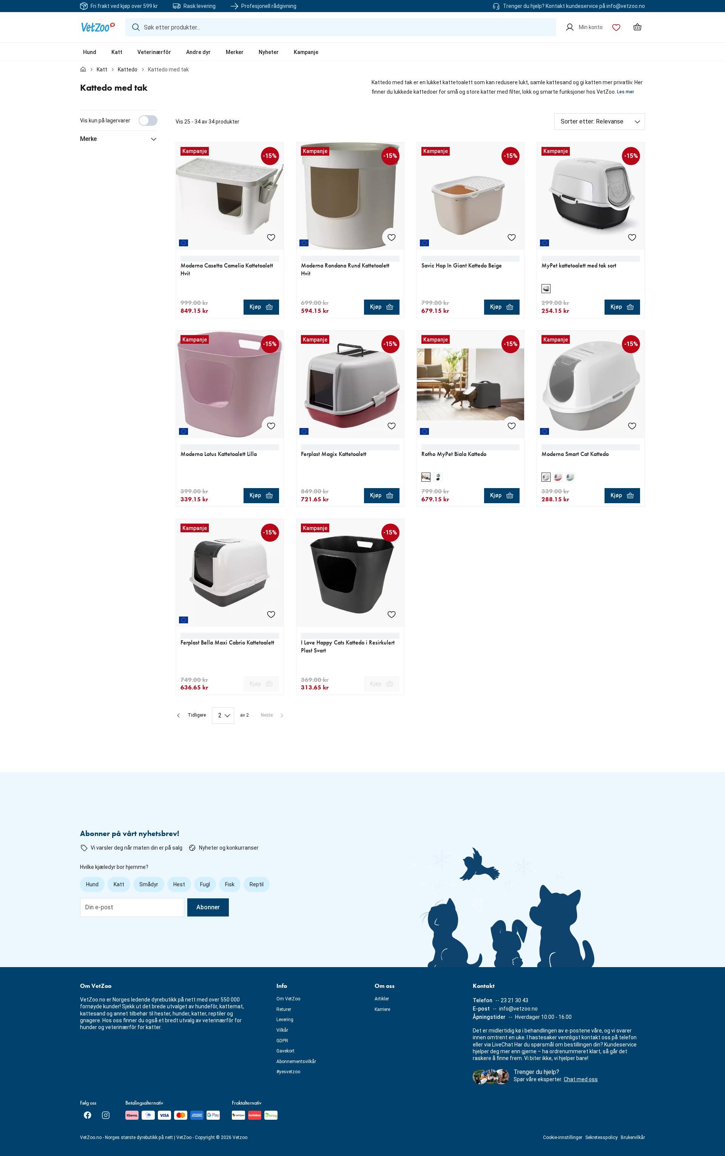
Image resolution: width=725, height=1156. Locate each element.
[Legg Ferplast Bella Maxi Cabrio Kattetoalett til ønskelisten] (271, 614)
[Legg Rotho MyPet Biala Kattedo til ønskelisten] (511, 425)
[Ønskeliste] (616, 27)
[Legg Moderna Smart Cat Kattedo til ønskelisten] (632, 425)
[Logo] (98, 27)
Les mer (625, 91)
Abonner (208, 907)
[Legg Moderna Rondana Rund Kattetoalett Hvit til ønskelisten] (391, 237)
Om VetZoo (288, 998)
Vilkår (282, 1030)
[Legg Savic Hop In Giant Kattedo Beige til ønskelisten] (511, 237)
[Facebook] (87, 1115)
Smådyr (148, 884)
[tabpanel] (362, 417)
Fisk (229, 884)
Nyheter (269, 52)
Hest (179, 884)
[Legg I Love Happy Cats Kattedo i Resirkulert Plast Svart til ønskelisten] (391, 614)
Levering (284, 1019)
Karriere (382, 1009)
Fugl (205, 884)
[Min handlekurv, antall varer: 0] (637, 27)
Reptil (257, 884)
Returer (283, 1009)
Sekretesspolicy (601, 1137)
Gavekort (285, 1051)
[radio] (546, 288)
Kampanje (306, 52)
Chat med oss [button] (581, 1079)
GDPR (282, 1040)
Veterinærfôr (154, 52)
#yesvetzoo (288, 1071)
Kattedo (127, 69)
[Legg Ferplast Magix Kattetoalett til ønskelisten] (391, 425)
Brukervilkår (633, 1137)
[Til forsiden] (83, 69)
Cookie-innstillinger (562, 1137)
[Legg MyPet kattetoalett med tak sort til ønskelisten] (632, 237)
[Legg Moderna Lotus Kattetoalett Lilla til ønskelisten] (271, 425)
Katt (116, 52)
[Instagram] (105, 1115)
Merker (235, 52)
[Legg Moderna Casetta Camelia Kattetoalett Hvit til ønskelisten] (271, 237)
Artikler (382, 998)
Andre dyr (198, 52)
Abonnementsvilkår (296, 1061)
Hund (89, 52)
